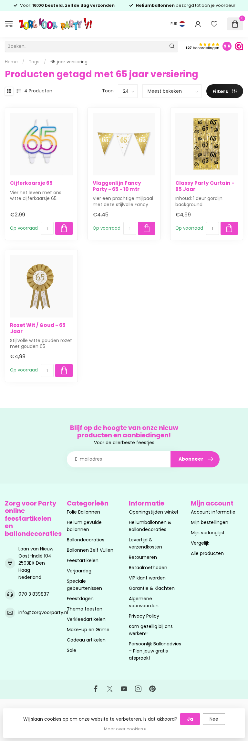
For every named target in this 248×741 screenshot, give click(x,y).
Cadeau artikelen (86, 640)
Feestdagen (80, 598)
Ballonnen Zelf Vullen (90, 550)
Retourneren (143, 557)
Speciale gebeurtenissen (84, 584)
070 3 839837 (33, 594)
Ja (190, 719)
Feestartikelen (82, 560)
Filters (220, 91)
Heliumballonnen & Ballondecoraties (150, 526)
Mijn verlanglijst (208, 532)
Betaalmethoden (148, 567)
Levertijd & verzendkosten (145, 543)
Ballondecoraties (85, 540)
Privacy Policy (144, 616)
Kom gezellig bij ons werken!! (151, 630)
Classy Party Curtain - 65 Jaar (204, 186)
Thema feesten (84, 609)
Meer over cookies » (125, 729)
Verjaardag (79, 571)
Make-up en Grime (88, 629)
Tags (34, 62)
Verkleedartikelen (86, 619)
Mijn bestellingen (209, 522)
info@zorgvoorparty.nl (43, 612)
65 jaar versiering (69, 62)
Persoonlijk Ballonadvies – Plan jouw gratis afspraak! (155, 651)
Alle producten (207, 553)
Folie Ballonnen (83, 512)
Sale (71, 650)
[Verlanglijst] (214, 23)
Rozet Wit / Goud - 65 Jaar (38, 328)
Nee (214, 719)
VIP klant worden (147, 578)
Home (11, 62)
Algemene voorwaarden (144, 602)
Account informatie (213, 512)
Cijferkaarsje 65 (31, 183)
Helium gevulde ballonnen (84, 526)
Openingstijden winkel (153, 512)
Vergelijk (200, 543)
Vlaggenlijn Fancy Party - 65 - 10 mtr (117, 186)
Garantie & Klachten (152, 588)
